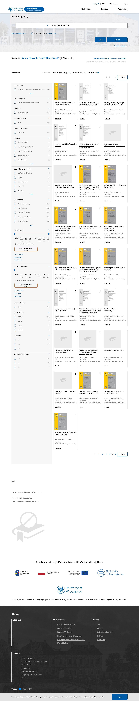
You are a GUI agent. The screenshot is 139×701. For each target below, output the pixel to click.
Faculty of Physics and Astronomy (69, 636)
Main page (17, 620)
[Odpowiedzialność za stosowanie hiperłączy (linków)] (63, 421)
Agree (120, 697)
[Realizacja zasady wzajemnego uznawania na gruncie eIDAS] (112, 91)
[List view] (98, 72)
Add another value (19, 33)
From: (16, 238)
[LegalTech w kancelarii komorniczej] (112, 297)
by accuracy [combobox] (63, 73)
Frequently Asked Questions (32, 675)
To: (35, 238)
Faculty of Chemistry (64, 628)
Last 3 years (17, 257)
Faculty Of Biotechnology (66, 624)
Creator (99, 628)
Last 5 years (17, 260)
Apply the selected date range (26, 249)
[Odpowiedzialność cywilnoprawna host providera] (112, 174)
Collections (86, 9)
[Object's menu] (75, 85)
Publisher (100, 636)
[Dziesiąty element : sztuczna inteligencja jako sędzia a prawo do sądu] (63, 174)
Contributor (101, 640)
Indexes (104, 9)
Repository (123, 9)
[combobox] (33, 25)
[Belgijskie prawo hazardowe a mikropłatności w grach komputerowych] (87, 132)
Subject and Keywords (105, 632)
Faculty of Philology (64, 632)
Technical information (29, 671)
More (31, 93)
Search (117, 40)
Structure (58, 118)
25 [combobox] (82, 73)
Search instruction (120, 46)
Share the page (113, 4)
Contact (24, 678)
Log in (125, 4)
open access (51, 33)
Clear (100, 40)
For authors (26, 668)
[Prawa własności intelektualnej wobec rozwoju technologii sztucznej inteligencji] (87, 339)
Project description (28, 658)
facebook (26, 689)
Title (98, 624)
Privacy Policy (100, 697)
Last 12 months (18, 254)
